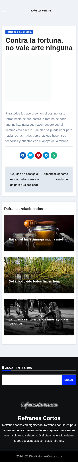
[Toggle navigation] (4, 11)
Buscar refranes (17, 367)
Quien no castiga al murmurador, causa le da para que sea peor (24, 179)
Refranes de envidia (19, 31)
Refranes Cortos (39, 418)
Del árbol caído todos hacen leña (34, 281)
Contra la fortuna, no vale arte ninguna (39, 44)
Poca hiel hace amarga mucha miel (36, 239)
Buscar (68, 379)
